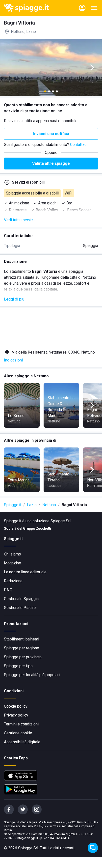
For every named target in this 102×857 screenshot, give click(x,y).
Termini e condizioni (21, 724)
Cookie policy (15, 706)
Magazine (12, 563)
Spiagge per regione (21, 648)
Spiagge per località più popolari (32, 674)
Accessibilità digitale (22, 742)
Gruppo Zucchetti (37, 528)
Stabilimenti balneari (21, 639)
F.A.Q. (8, 589)
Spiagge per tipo (18, 665)
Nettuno (49, 504)
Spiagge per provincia (23, 657)
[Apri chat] (93, 848)
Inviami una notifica (51, 133)
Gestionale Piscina (20, 607)
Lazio (32, 504)
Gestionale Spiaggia (21, 598)
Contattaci (78, 144)
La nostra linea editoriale (25, 572)
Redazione (13, 581)
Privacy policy (16, 715)
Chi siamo (12, 554)
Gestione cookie (18, 733)
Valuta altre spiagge (51, 163)
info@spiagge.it (27, 838)
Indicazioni (13, 360)
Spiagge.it (12, 504)
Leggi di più (14, 299)
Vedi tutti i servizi (19, 220)
